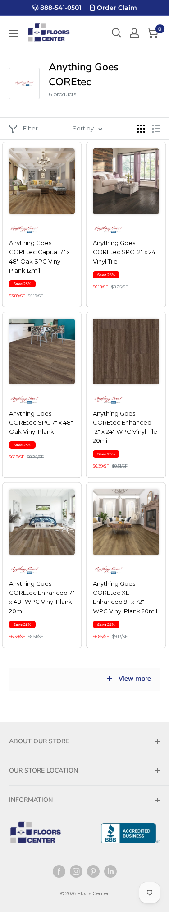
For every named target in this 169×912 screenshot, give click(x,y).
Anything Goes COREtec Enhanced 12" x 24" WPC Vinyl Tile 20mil (125, 427)
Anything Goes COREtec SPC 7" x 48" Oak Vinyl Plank (41, 422)
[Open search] (117, 33)
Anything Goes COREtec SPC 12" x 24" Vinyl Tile (125, 251)
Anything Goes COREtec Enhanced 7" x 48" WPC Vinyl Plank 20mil (41, 597)
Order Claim (116, 8)
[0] (152, 33)
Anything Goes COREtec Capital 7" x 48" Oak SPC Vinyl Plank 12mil (39, 256)
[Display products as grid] (141, 129)
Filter (30, 128)
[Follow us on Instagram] (76, 871)
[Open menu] (13, 33)
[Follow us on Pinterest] (93, 871)
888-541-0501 (59, 8)
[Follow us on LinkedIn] (110, 871)
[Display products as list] (156, 129)
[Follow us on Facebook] (59, 871)
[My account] (134, 33)
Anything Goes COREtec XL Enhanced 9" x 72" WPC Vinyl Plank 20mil (125, 597)
